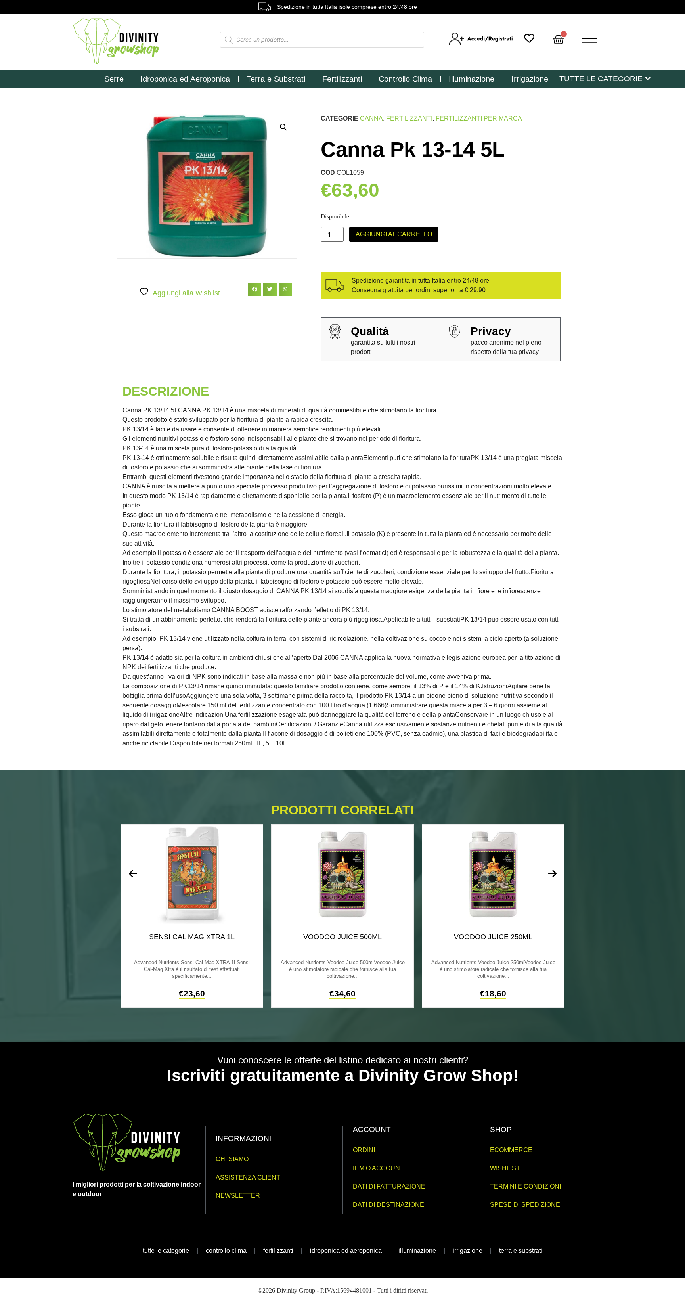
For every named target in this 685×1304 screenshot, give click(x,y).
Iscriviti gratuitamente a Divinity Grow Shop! (343, 1075)
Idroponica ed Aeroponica (185, 79)
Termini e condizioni (525, 1186)
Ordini (364, 1150)
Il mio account (378, 1168)
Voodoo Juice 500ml (342, 937)
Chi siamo (232, 1159)
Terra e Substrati (276, 79)
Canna (371, 118)
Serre (114, 79)
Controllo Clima (405, 79)
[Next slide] (552, 874)
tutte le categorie (166, 1250)
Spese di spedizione (525, 1204)
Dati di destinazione (388, 1204)
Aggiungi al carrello (394, 234)
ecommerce (511, 1150)
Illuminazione (471, 79)
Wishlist (505, 1168)
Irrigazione (529, 79)
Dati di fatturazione (389, 1186)
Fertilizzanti (342, 79)
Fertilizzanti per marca (479, 118)
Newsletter (238, 1195)
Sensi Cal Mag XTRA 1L (192, 937)
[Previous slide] (133, 874)
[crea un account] (482, 43)
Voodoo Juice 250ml (493, 937)
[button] (283, 127)
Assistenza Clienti (249, 1177)
